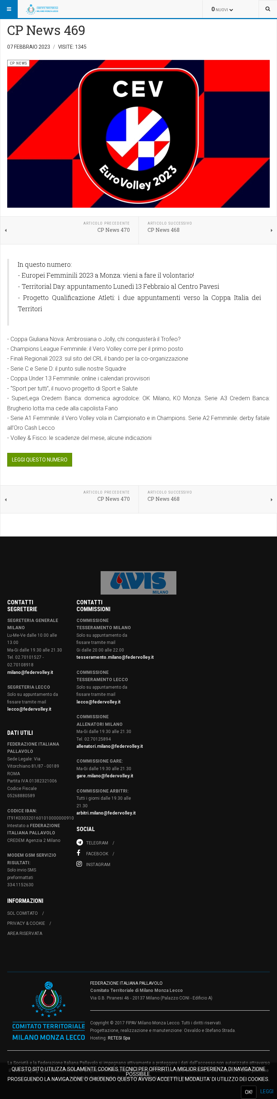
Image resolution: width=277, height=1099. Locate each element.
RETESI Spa (119, 1038)
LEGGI (266, 1091)
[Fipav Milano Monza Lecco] (42, 9)
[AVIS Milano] (138, 583)
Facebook (96, 853)
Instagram (97, 864)
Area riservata (24, 933)
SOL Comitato (22, 913)
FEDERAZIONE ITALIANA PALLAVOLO (126, 983)
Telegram (96, 843)
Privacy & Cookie (26, 923)
